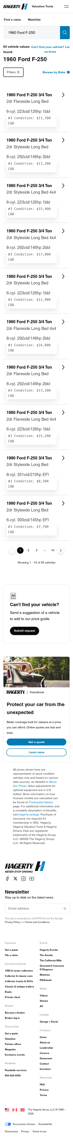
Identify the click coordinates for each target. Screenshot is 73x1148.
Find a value (12, 19)
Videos (44, 995)
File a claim (11, 955)
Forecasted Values (41, 802)
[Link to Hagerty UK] (22, 1109)
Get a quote (36, 742)
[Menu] (66, 6)
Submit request (24, 630)
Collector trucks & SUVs (19, 981)
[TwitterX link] (15, 878)
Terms (43, 1095)
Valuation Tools (42, 6)
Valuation (10, 1038)
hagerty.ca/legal (29, 814)
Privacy (44, 1089)
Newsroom (46, 1058)
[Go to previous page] (12, 550)
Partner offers (13, 1044)
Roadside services (16, 1070)
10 (52, 550)
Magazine (10, 1049)
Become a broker (15, 1012)
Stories (44, 1000)
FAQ (42, 1084)
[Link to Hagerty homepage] (25, 867)
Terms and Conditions (37, 922)
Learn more (36, 752)
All (41, 1006)
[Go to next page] (61, 550)
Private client (12, 997)
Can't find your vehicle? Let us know (50, 49)
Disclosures (11, 1131)
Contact (44, 1063)
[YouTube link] (32, 878)
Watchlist (34, 19)
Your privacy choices (24, 1124)
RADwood (45, 980)
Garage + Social (49, 1021)
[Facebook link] (7, 878)
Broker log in (12, 1018)
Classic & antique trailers (19, 986)
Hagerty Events (49, 949)
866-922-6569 (13, 1075)
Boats (8, 991)
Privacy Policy (12, 922)
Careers (44, 1053)
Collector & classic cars (19, 976)
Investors (45, 1069)
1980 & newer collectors (19, 970)
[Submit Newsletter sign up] (64, 908)
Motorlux (45, 974)
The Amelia (46, 955)
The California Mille (51, 960)
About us (45, 1042)
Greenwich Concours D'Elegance (52, 967)
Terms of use (39, 1131)
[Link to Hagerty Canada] (15, 1109)
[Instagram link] (23, 878)
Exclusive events (15, 1054)
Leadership (46, 1047)
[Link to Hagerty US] (7, 1109)
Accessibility (45, 1124)
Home (43, 1037)
